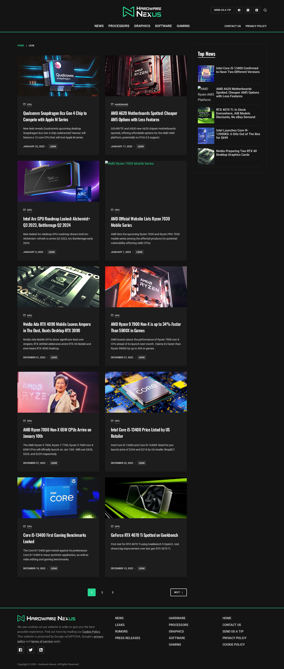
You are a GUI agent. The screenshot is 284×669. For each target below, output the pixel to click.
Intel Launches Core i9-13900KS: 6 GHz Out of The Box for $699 (238, 134)
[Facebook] (239, 10)
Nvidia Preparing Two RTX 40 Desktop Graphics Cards (236, 153)
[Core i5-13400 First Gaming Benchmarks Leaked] (58, 497)
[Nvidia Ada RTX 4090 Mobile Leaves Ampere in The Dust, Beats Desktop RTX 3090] (58, 286)
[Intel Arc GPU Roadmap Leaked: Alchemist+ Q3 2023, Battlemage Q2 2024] (58, 181)
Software (163, 26)
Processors (118, 26)
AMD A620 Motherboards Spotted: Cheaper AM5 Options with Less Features (144, 116)
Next (177, 592)
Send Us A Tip (233, 631)
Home (227, 618)
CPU (29, 104)
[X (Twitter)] (248, 10)
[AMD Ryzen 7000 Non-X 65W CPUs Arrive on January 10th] (58, 392)
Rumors (121, 631)
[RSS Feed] (41, 650)
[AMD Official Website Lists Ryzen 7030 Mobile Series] (146, 181)
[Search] (265, 10)
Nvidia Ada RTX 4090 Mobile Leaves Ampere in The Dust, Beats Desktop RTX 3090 (57, 327)
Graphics (142, 26)
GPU (29, 209)
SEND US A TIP (222, 9)
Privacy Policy (256, 26)
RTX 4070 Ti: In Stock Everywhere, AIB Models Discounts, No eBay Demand (235, 113)
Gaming (183, 26)
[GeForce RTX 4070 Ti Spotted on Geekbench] (146, 497)
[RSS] (257, 10)
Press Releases (127, 638)
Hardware (121, 104)
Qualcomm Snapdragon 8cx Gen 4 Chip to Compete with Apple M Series (55, 116)
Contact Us (232, 26)
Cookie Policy (234, 644)
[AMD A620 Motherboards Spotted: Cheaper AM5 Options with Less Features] (146, 75)
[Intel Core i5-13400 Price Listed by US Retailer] (146, 392)
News (99, 26)
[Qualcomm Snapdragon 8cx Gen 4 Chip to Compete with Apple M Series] (58, 75)
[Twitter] (30, 650)
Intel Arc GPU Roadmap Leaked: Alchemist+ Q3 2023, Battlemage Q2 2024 (56, 221)
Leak (53, 146)
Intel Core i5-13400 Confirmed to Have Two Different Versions (238, 70)
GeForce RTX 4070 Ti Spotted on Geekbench (144, 535)
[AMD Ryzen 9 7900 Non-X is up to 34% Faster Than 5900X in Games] (146, 286)
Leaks (120, 625)
